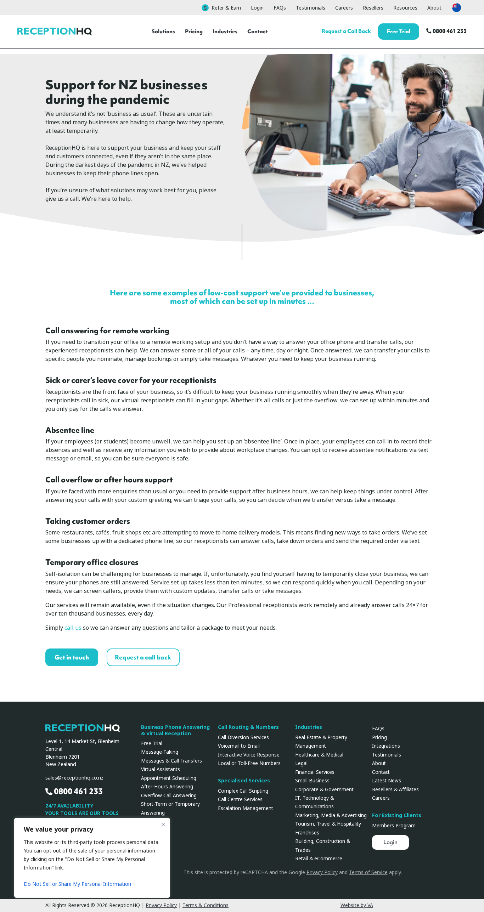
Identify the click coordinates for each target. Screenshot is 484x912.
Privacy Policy (322, 872)
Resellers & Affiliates (395, 789)
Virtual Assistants (160, 769)
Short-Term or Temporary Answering (170, 808)
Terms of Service (368, 872)
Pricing (194, 31)
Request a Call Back (346, 31)
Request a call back (143, 657)
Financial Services (314, 772)
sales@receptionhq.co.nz (74, 778)
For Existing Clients (396, 815)
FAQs (280, 7)
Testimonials (310, 7)
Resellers (373, 7)
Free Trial (398, 31)
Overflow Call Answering (169, 795)
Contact (257, 31)
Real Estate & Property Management (321, 741)
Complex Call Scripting (243, 790)
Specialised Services (244, 781)
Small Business (312, 780)
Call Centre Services (240, 799)
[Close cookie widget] (163, 824)
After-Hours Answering (167, 786)
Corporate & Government (324, 789)
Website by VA (357, 905)
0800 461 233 (449, 31)
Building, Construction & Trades (322, 845)
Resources (405, 7)
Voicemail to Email (239, 745)
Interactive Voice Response (249, 754)
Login (257, 7)
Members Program (394, 825)
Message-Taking (159, 751)
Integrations (386, 745)
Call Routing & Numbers (248, 727)
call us (72, 628)
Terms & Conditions (205, 905)
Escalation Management (245, 808)
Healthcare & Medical (319, 754)
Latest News (386, 780)
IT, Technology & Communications (314, 802)
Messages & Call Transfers (171, 760)
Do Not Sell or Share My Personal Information (77, 884)
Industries (225, 31)
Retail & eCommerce (318, 858)
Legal (301, 763)
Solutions (163, 31)
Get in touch (72, 657)
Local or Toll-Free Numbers (249, 763)
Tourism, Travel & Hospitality (328, 823)
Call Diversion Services (243, 737)
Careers (344, 7)
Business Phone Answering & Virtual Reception (175, 730)
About (434, 7)
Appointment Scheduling (168, 778)
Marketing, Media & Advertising (331, 815)
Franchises (307, 832)
